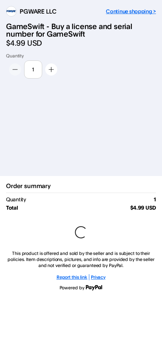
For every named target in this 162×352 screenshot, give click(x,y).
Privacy (98, 277)
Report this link (72, 277)
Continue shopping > (131, 11)
